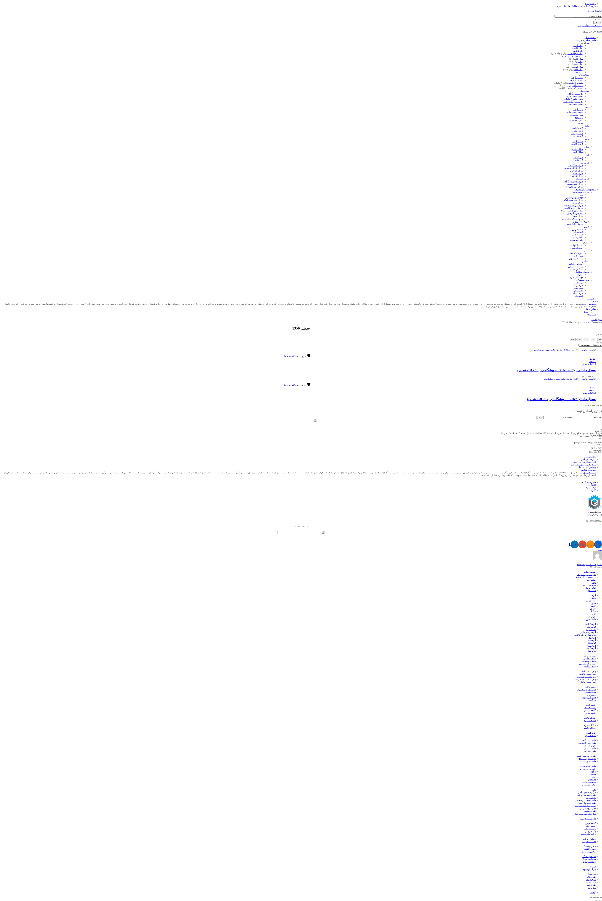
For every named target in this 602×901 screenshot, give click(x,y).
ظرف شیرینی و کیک (573, 200)
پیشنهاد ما (591, 299)
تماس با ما (591, 309)
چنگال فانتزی (577, 149)
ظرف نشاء (578, 293)
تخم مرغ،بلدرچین (575, 213)
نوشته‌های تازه (589, 304)
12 (586, 339)
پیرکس (580, 123)
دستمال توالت (576, 245)
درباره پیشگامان (588, 482)
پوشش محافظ (582, 272)
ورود (600, 549)
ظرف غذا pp (577, 176)
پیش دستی (584, 91)
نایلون (586, 227)
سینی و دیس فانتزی (574, 112)
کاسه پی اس (577, 133)
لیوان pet (579, 64)
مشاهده (592, 361)
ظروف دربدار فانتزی (573, 208)
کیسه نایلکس (577, 235)
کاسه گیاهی (577, 128)
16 (580, 339)
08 (593, 339)
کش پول (579, 296)
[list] (600, 342)
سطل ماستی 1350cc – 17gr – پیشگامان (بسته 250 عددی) (556, 370)
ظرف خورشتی (582, 179)
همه (572, 339)
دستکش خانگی (576, 264)
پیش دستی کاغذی (575, 104)
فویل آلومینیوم (576, 277)
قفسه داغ (591, 315)
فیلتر (539, 417)
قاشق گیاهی (577, 141)
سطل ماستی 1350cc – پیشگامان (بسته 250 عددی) (561, 399)
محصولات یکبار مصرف (585, 189)
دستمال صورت (576, 248)
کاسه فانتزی (577, 131)
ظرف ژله (578, 285)
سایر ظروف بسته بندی (572, 219)
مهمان (589, 564)
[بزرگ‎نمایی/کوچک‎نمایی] (600, 897)
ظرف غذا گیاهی (575, 165)
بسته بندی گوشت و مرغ (572, 211)
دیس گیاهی (578, 109)
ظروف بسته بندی (581, 192)
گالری (593, 490)
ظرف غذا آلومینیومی (573, 168)
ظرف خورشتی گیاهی (573, 181)
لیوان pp (579, 61)
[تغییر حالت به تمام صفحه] (597, 897)
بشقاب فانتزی (576, 80)
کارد (587, 155)
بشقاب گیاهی (577, 77)
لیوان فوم (579, 67)
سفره (586, 251)
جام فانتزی (578, 51)
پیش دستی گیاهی (575, 93)
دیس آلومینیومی (575, 120)
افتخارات (592, 485)
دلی (581, 195)
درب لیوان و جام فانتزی (572, 56)
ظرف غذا (585, 163)
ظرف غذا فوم (576, 171)
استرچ (580, 275)
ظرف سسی (577, 216)
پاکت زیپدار (578, 237)
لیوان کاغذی (578, 69)
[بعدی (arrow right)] (597, 900)
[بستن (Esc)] (591, 897)
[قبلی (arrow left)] (600, 900)
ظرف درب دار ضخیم (573, 205)
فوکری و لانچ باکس (574, 197)
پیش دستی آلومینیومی (573, 101)
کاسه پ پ (578, 136)
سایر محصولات (582, 280)
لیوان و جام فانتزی (575, 53)
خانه (600, 322)
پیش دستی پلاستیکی (573, 99)
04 (600, 339)
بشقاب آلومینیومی (575, 85)
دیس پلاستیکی (576, 115)
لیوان (587, 43)
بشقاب (587, 75)
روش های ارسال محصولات (583, 465)
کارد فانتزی (578, 160)
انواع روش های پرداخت (585, 462)
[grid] (597, 342)
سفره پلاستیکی (576, 253)
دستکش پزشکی (575, 267)
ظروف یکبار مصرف (586, 40)
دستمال (586, 243)
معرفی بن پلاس (588, 459)
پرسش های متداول (587, 467)
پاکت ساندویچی (576, 240)
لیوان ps (579, 59)
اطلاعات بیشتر (589, 364)
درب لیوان (578, 72)
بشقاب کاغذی (577, 88)
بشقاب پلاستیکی (576, 83)
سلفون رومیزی (576, 259)
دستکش (585, 261)
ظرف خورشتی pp (574, 187)
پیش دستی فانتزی (575, 96)
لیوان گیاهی (578, 45)
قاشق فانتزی (577, 144)
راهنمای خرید (590, 457)
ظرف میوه (578, 203)
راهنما (586, 312)
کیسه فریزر (577, 229)
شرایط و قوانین (588, 470)
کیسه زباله (578, 232)
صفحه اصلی (590, 37)
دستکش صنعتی (576, 269)
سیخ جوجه (578, 288)
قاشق (586, 139)
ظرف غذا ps (577, 173)
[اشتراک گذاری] (594, 897)
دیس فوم (579, 117)
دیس (587, 107)
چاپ (594, 301)
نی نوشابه (578, 283)
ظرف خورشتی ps (575, 184)
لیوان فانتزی (577, 48)
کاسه (587, 125)
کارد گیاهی (578, 157)
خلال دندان (578, 291)
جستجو (598, 22)
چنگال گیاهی (577, 152)
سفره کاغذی (577, 256)
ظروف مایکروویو (581, 221)
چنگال (586, 147)
